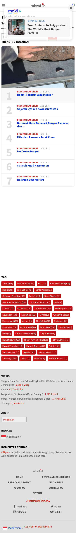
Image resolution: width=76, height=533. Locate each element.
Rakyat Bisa (47, 333)
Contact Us (56, 487)
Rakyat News (11, 339)
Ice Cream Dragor (28, 151)
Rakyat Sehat (60, 339)
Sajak (54, 346)
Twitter (57, 506)
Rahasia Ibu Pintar (25, 333)
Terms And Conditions (56, 477)
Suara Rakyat (47, 352)
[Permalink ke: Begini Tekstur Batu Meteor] (38, 67)
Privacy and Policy (19, 482)
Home (19, 477)
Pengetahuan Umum (27, 91)
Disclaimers (56, 482)
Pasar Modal (28, 327)
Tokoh (25, 358)
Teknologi (9, 358)
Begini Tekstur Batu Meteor (35, 94)
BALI (42, 283)
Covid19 (35, 296)
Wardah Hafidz (58, 358)
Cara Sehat (24, 289)
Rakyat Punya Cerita (36, 339)
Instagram (21, 512)
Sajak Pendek (10, 352)
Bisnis (7, 289)
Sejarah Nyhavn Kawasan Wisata (37, 109)
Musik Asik (43, 321)
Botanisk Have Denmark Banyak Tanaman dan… (43, 124)
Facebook (22, 506)
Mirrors (27, 321)
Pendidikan (47, 327)
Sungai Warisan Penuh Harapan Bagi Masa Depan (26, 398)
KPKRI (44, 314)
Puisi (6, 333)
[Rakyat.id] (38, 5)
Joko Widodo (42, 308)
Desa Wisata (52, 296)
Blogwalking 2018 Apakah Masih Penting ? (22, 394)
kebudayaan (63, 308)
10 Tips (7, 283)
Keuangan (10, 314)
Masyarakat (10, 321)
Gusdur (7, 308)
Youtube (57, 512)
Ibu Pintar (23, 308)
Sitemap (5, 403)
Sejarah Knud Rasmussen (33, 165)
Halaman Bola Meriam (30, 179)
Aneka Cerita (25, 283)
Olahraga (60, 321)
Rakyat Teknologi (12, 346)
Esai (58, 302)
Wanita (39, 358)
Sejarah (28, 352)
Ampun (4, 389)
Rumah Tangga (35, 346)
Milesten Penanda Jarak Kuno (36, 137)
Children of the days (13, 296)
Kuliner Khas (61, 314)
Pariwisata (9, 327)
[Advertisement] (38, 231)
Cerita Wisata (43, 289)
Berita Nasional (60, 283)
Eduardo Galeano (40, 302)
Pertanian (65, 327)
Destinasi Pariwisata (14, 302)
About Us (19, 487)
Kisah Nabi (28, 314)
